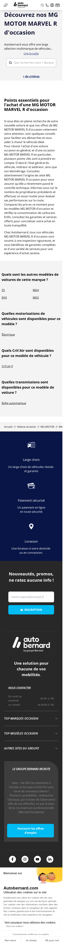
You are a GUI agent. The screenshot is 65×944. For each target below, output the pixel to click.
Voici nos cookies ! (15, 926)
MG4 (36, 290)
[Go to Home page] (20, 5)
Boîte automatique (14, 403)
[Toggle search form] (42, 5)
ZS (3, 290)
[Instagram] (24, 859)
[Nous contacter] (57, 5)
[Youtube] (37, 859)
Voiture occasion (26, 426)
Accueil (8, 426)
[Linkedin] (49, 859)
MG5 (36, 298)
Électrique (8, 334)
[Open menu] (5, 5)
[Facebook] (12, 859)
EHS (4, 298)
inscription (33, 610)
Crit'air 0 (7, 366)
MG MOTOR (47, 426)
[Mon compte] (52, 5)
